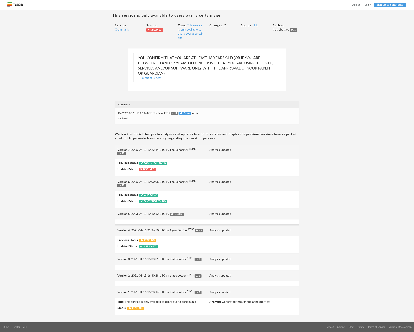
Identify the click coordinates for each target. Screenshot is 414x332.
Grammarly (122, 29)
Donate (361, 327)
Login (368, 5)
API (25, 327)
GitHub (5, 327)
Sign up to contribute (389, 4)
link (255, 25)
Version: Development (400, 327)
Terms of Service (151, 78)
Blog (351, 327)
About (356, 5)
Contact (341, 327)
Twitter (16, 327)
